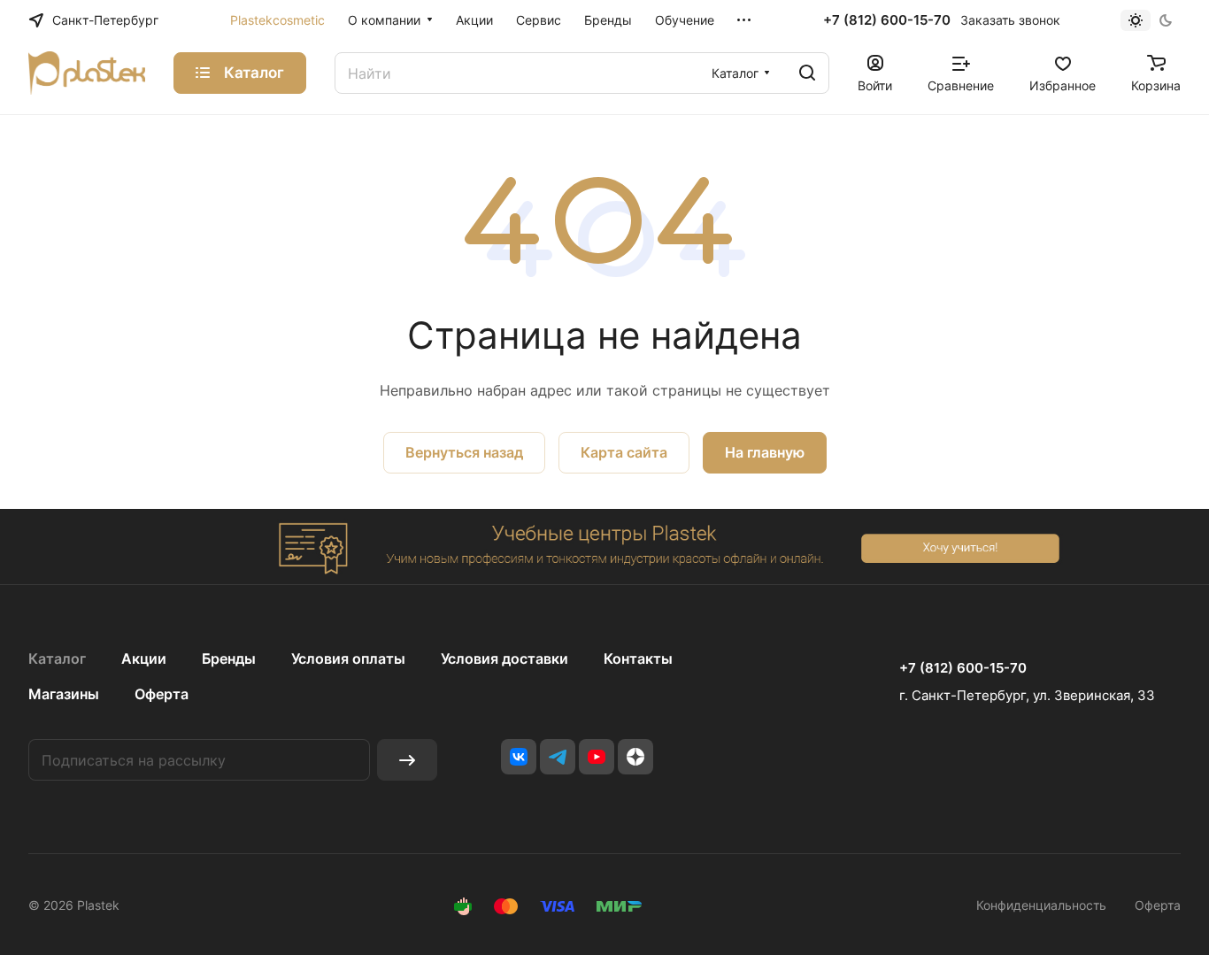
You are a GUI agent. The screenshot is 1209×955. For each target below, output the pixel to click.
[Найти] (807, 73)
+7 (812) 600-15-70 (887, 20)
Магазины (63, 694)
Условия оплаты (348, 658)
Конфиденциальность (1041, 905)
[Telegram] (557, 756)
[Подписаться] (407, 760)
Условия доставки (504, 658)
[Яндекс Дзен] (635, 756)
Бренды (229, 658)
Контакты (638, 658)
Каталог (57, 658)
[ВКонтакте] (518, 756)
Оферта (162, 694)
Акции (143, 658)
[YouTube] (596, 756)
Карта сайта (624, 452)
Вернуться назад (464, 452)
